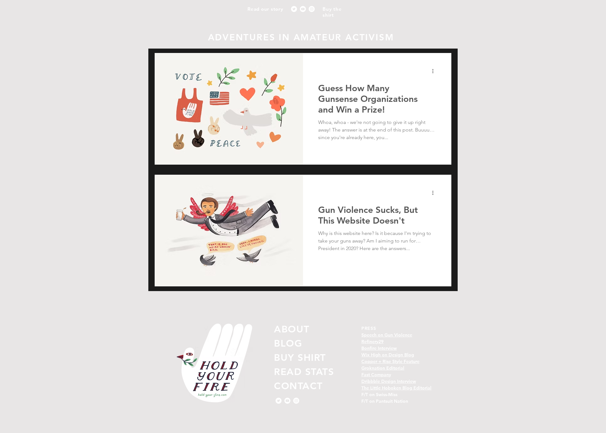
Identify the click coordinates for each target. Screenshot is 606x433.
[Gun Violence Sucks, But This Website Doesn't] (229, 230)
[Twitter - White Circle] (294, 9)
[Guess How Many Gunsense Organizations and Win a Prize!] (229, 108)
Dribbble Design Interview (388, 381)
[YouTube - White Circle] (303, 9)
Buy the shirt (332, 12)
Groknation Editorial (382, 368)
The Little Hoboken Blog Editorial (396, 388)
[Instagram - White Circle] (312, 9)
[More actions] (435, 71)
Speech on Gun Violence (386, 335)
